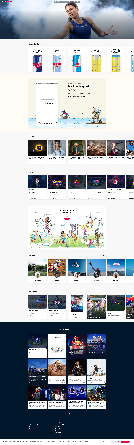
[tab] (37, 172)
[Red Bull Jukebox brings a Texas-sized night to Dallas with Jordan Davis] (35, 36)
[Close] (132, 440)
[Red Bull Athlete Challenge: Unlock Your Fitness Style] (29, 36)
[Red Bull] (8, 2)
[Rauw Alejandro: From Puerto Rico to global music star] (31, 36)
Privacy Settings (106, 441)
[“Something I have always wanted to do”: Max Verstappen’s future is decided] (36, 36)
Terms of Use (40, 441)
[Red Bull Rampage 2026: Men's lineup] (37, 36)
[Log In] (132, 2)
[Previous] (1, 59)
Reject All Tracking (116, 441)
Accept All (125, 441)
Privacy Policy (33, 441)
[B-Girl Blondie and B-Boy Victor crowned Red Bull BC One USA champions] (34, 36)
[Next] (132, 59)
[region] (67, 442)
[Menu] (2, 2)
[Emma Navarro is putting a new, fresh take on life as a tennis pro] (32, 36)
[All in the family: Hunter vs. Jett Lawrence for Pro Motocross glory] (30, 36)
